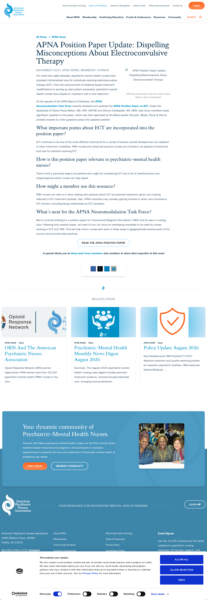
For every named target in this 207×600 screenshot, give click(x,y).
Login (196, 5)
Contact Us (177, 5)
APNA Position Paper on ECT (130, 106)
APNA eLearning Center (159, 5)
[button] (93, 268)
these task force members (87, 253)
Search (195, 17)
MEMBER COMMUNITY (69, 466)
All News (41, 37)
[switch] (87, 594)
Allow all (182, 559)
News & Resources (115, 538)
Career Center (139, 5)
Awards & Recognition (120, 5)
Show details (158, 594)
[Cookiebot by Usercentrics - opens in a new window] (19, 594)
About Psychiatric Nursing (74, 5)
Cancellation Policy (115, 550)
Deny (181, 580)
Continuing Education (111, 17)
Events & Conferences (138, 17)
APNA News (59, 37)
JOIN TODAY (35, 466)
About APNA (73, 17)
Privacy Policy (91, 573)
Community (174, 17)
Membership (89, 17)
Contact (33, 550)
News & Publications (98, 5)
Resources (159, 17)
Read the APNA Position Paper (103, 243)
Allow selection (181, 570)
